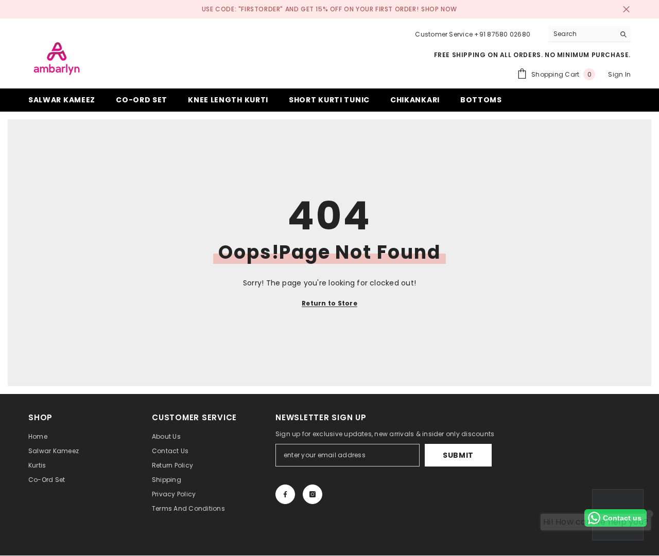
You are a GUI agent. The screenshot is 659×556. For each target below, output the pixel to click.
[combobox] (581, 34)
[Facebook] (285, 494)
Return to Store (329, 303)
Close (626, 9)
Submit (458, 455)
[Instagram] (312, 494)
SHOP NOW (439, 9)
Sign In (619, 74)
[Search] (589, 34)
